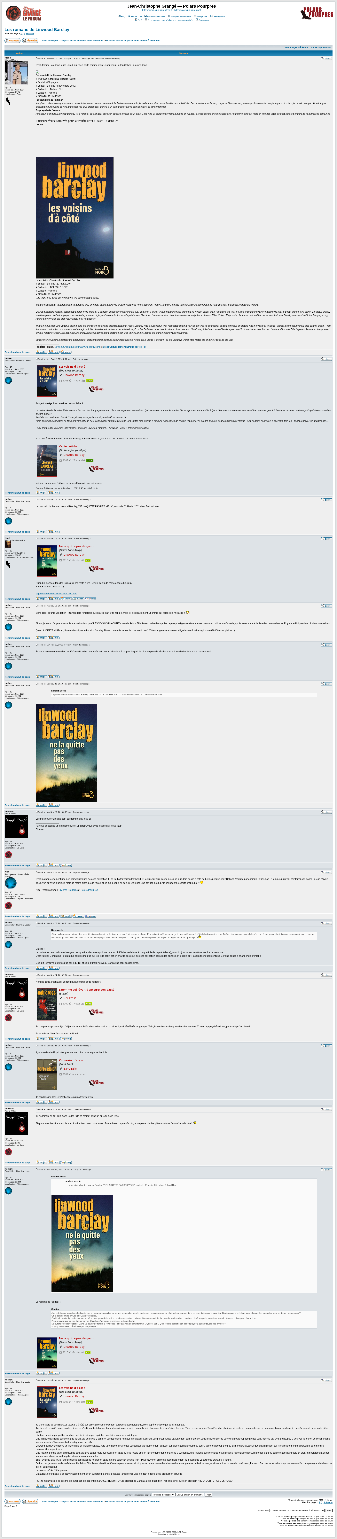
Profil (140, 20)
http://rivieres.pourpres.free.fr (157, 10)
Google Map (202, 16)
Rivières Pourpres (68, 890)
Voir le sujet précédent (296, 47)
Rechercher (136, 16)
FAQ (123, 16)
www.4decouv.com (90, 347)
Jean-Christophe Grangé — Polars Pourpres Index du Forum (72, 40)
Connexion (204, 20)
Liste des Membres (156, 16)
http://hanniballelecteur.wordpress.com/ (56, 593)
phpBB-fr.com (174, 1534)
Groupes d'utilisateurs (181, 16)
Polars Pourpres (89, 890)
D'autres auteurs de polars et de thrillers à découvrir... (133, 40)
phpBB (162, 1532)
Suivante (30, 33)
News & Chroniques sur (67, 347)
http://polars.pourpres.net (187, 10)
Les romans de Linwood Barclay (36, 29)
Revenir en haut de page (17, 352)
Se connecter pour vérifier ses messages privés (170, 20)
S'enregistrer (219, 16)
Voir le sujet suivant (321, 47)
